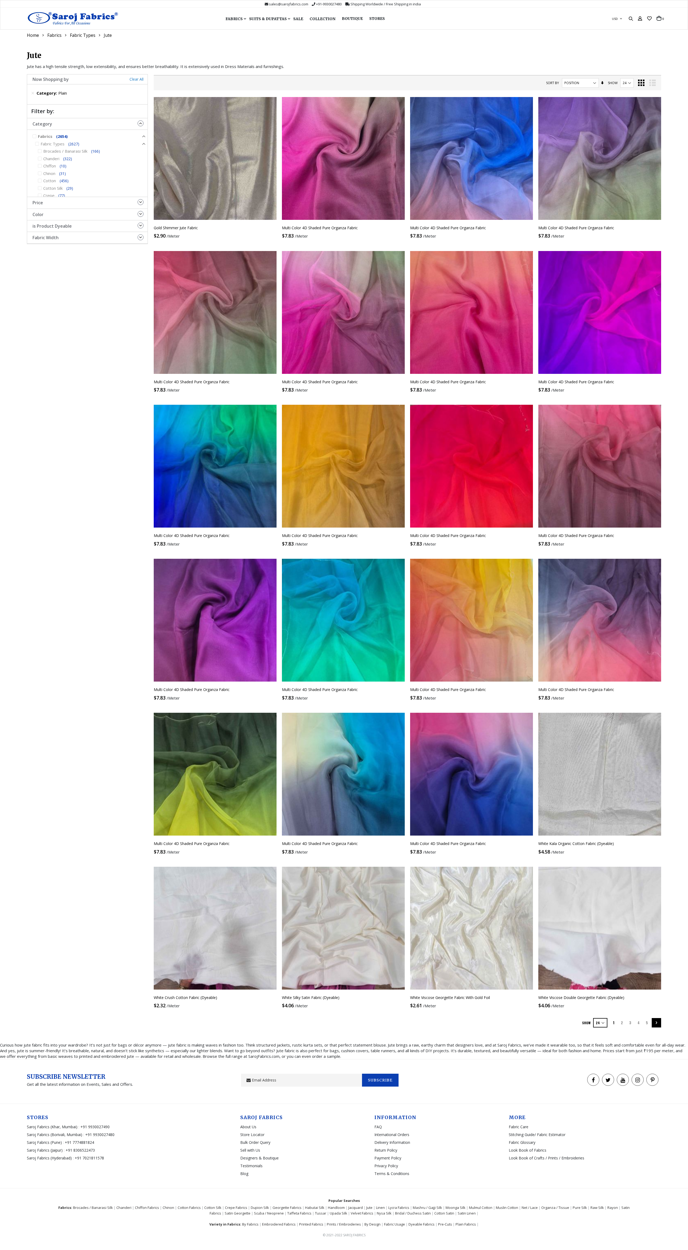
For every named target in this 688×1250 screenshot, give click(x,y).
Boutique (352, 18)
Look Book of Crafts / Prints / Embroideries (546, 1158)
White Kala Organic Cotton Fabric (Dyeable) (576, 843)
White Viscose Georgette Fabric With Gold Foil (450, 997)
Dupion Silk (260, 1207)
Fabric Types (82, 35)
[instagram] (638, 1080)
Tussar (320, 1213)
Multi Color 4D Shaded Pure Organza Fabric (320, 227)
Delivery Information (392, 1142)
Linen (380, 1207)
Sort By (552, 83)
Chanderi (123, 1207)
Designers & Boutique (259, 1158)
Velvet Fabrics (362, 1213)
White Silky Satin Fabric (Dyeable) (310, 997)
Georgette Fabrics (287, 1207)
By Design (372, 1224)
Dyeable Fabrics (421, 1224)
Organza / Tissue (555, 1207)
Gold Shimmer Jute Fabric (176, 227)
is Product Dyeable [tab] (52, 226)
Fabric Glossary (522, 1142)
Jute (369, 1207)
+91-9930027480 (329, 4)
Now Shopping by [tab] (51, 79)
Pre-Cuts (445, 1224)
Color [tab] (38, 214)
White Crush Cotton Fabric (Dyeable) (185, 997)
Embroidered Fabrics (279, 1224)
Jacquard (355, 1207)
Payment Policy (387, 1158)
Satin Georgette (237, 1213)
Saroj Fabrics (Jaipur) (45, 1150)
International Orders (391, 1134)
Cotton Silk (212, 1207)
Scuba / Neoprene (269, 1213)
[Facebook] (593, 1080)
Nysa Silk (384, 1213)
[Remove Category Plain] (32, 93)
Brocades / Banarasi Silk (93, 1207)
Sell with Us (250, 1150)
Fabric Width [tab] (46, 238)
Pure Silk (580, 1207)
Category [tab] (42, 124)
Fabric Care (518, 1126)
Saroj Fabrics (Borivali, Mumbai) (54, 1134)
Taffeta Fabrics (299, 1213)
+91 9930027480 (99, 1134)
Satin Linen (467, 1213)
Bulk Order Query (255, 1142)
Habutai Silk (314, 1207)
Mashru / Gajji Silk (427, 1207)
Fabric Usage (394, 1224)
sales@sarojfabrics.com (288, 4)
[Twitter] (608, 1080)
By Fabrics (250, 1224)
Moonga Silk (455, 1207)
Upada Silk (338, 1213)
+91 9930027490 (95, 1126)
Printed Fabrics (311, 1224)
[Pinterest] (652, 1080)
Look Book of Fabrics (527, 1150)
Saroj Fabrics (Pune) (44, 1142)
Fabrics (54, 35)
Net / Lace (530, 1207)
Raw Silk (597, 1207)
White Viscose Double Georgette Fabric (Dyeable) (581, 997)
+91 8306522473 (80, 1150)
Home (33, 35)
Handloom (336, 1207)
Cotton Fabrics (189, 1207)
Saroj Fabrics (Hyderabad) (50, 1158)
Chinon (168, 1207)
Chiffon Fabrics (147, 1207)
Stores (377, 18)
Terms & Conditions (391, 1173)
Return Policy (385, 1150)
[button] (649, 18)
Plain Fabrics (466, 1224)
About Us (248, 1126)
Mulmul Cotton (480, 1207)
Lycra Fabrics (398, 1207)
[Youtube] (623, 1080)
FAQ (378, 1126)
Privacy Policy (386, 1165)
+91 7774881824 (79, 1142)
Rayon (612, 1207)
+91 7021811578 (89, 1158)
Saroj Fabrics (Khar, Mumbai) (52, 1126)
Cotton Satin (444, 1213)
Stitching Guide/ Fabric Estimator (537, 1134)
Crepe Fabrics (236, 1207)
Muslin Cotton (507, 1207)
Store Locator (252, 1134)
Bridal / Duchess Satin (413, 1213)
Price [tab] (38, 203)
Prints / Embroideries (344, 1224)
